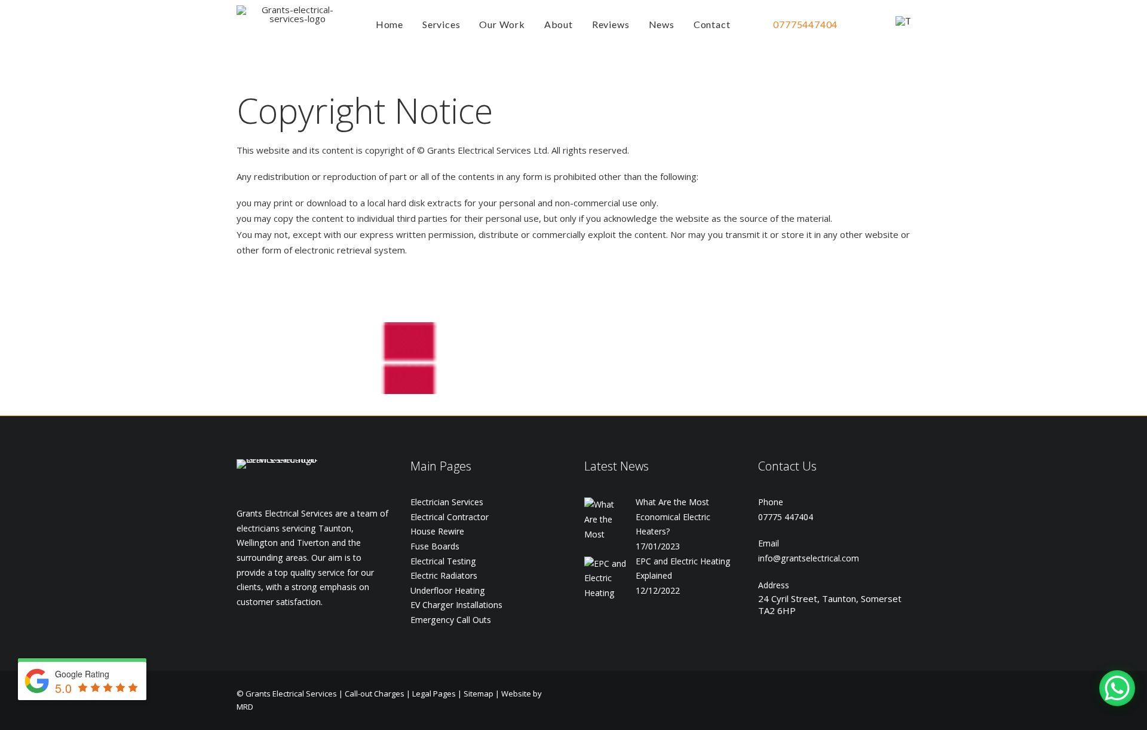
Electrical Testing (443, 561)
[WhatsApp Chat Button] (1117, 688)
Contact (712, 24)
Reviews (611, 24)
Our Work (502, 24)
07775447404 (805, 25)
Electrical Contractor (449, 517)
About (558, 24)
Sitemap (478, 693)
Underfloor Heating (447, 590)
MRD (245, 706)
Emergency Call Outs (450, 619)
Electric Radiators (443, 575)
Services (441, 24)
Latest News (616, 466)
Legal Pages (434, 693)
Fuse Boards (434, 546)
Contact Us (787, 466)
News (661, 24)
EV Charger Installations (456, 604)
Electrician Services (446, 502)
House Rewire (437, 531)
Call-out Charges (374, 693)
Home (389, 24)
